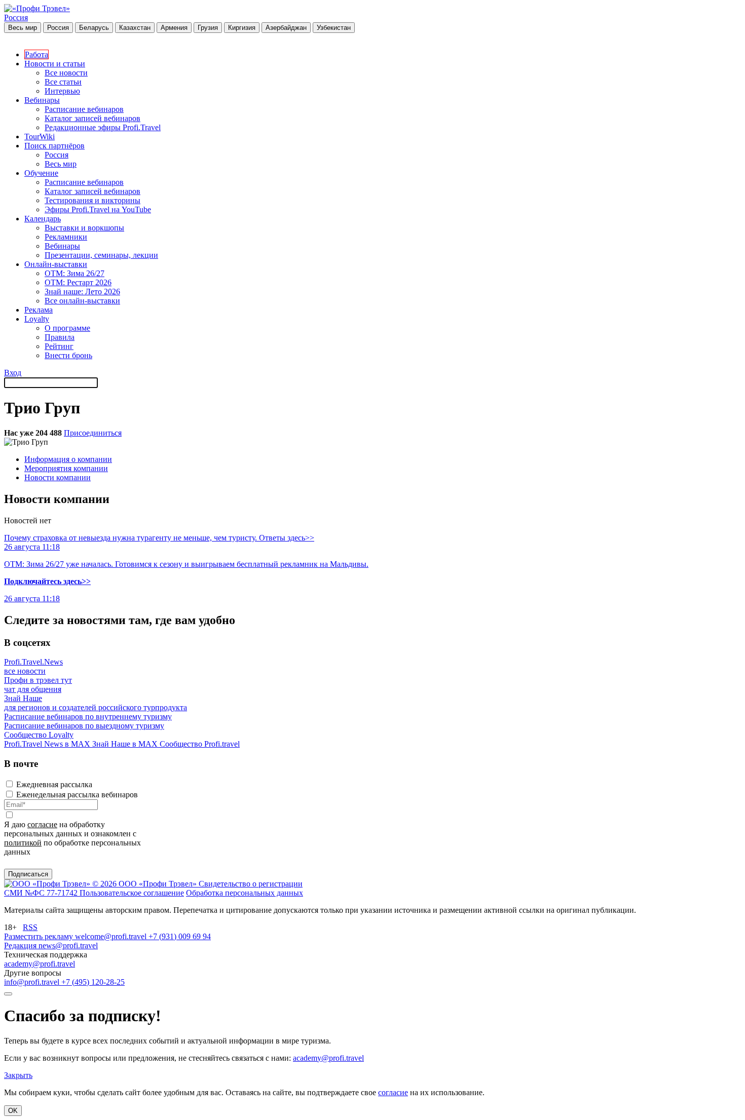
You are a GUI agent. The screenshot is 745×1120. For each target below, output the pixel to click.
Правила (59, 337)
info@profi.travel (32, 982)
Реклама (38, 309)
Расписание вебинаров (84, 109)
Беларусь (94, 27)
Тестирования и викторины (92, 200)
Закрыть (18, 1075)
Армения (174, 27)
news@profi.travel (68, 945)
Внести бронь (68, 355)
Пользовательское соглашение (132, 893)
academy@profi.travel (39, 963)
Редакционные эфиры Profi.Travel (103, 127)
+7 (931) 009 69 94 (179, 936)
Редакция (21, 945)
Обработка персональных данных (244, 893)
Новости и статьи (54, 63)
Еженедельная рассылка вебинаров (77, 794)
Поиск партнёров (54, 145)
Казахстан (135, 27)
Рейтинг (59, 346)
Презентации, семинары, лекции (101, 255)
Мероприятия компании (66, 468)
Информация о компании (68, 459)
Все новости (66, 72)
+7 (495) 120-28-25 (93, 982)
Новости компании (57, 477)
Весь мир (22, 27)
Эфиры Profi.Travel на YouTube (98, 209)
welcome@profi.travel (111, 936)
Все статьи (63, 82)
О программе (67, 328)
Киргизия (241, 27)
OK (13, 1110)
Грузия (208, 27)
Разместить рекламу (39, 936)
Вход (12, 372)
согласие (42, 824)
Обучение (41, 173)
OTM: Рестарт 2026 (78, 282)
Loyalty (36, 319)
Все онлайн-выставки (82, 300)
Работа (36, 54)
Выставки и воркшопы (84, 227)
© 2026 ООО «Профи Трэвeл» (145, 883)
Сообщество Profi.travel (200, 744)
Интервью (62, 91)
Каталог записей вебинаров (92, 118)
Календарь (42, 218)
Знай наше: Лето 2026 (82, 291)
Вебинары (42, 100)
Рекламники (66, 237)
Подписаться (28, 874)
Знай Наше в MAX (126, 744)
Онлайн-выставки (55, 264)
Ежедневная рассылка (54, 784)
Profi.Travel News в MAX (48, 744)
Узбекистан (334, 27)
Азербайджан (286, 27)
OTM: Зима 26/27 (74, 273)
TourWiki (39, 136)
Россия (16, 17)
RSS (30, 927)
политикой (23, 842)
